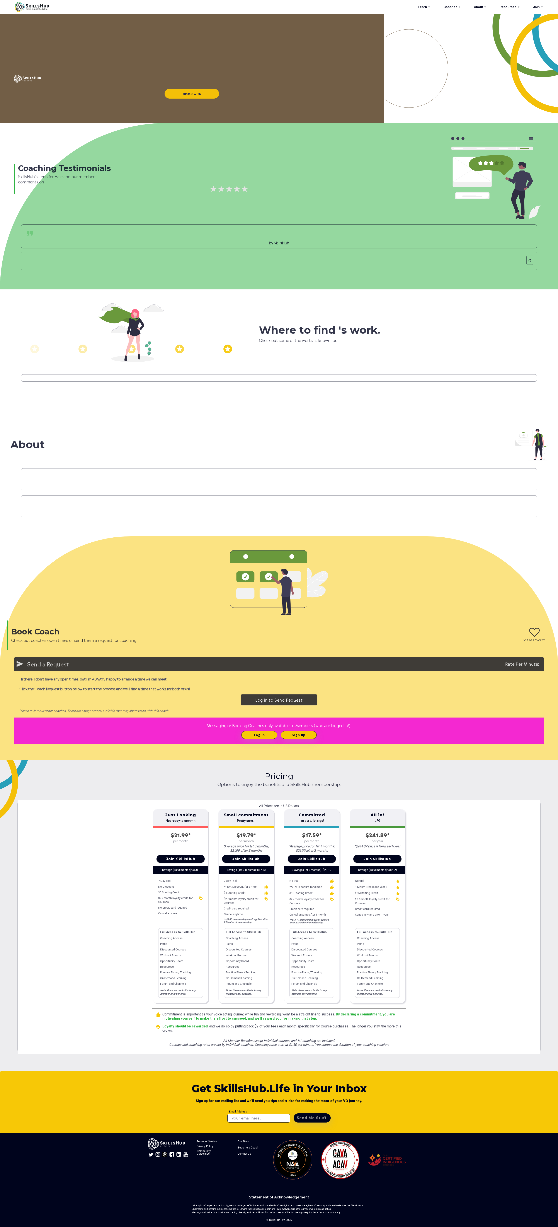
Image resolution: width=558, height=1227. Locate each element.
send (20, 664)
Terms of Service (207, 1141)
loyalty (201, 898)
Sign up (298, 735)
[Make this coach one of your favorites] (534, 632)
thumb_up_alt (266, 887)
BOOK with (192, 93)
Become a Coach (248, 1147)
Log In (259, 735)
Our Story (243, 1141)
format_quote (30, 233)
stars (34, 349)
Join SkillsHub (180, 859)
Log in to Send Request (279, 699)
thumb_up (158, 1014)
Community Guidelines (204, 1152)
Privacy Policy (205, 1146)
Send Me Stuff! (312, 1118)
